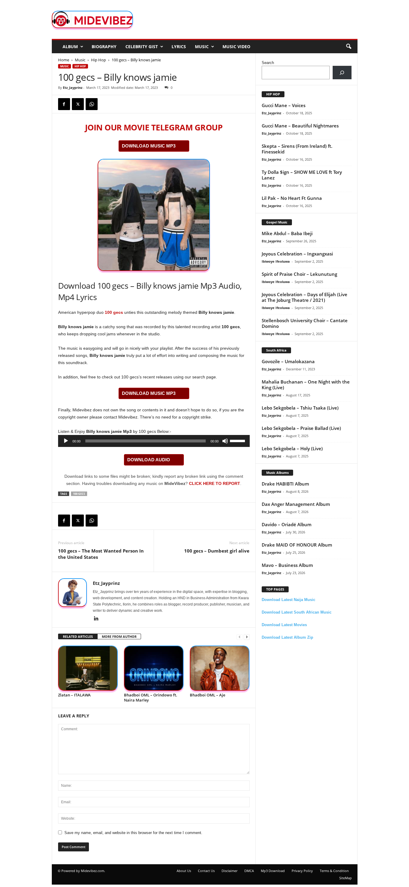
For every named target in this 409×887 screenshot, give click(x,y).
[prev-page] (240, 637)
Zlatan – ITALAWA (74, 695)
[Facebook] (64, 104)
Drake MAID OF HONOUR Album (297, 545)
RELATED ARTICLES (78, 636)
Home (63, 60)
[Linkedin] (96, 619)
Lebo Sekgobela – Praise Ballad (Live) (301, 428)
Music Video (236, 46)
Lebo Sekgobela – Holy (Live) (292, 448)
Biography (104, 46)
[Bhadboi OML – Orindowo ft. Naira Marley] (154, 668)
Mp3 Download (273, 870)
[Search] (342, 72)
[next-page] (247, 637)
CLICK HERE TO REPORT (214, 483)
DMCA (249, 870)
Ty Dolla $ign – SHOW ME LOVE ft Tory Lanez (302, 175)
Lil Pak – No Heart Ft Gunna (292, 198)
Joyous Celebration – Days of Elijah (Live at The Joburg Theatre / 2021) (304, 297)
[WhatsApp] (92, 104)
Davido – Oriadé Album (286, 524)
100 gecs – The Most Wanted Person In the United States (101, 554)
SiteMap (345, 878)
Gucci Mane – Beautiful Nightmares (300, 126)
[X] (78, 104)
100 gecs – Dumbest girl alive (216, 551)
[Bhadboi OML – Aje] (220, 668)
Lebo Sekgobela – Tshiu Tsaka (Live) (300, 408)
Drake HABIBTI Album (285, 484)
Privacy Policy (302, 870)
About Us (184, 870)
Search (268, 62)
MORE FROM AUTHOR (119, 636)
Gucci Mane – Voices (283, 105)
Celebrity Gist (141, 46)
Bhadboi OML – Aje (207, 695)
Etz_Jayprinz (72, 87)
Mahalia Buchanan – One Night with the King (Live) (306, 384)
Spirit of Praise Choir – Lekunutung (299, 274)
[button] (348, 46)
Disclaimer (229, 870)
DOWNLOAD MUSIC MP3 (148, 145)
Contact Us (206, 870)
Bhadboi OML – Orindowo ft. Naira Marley (150, 697)
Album (70, 46)
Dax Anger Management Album (296, 504)
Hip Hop (98, 60)
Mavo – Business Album (287, 565)
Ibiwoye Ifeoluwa (276, 261)
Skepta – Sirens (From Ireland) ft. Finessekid (297, 149)
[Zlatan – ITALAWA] (88, 668)
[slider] (238, 440)
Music (202, 46)
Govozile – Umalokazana (288, 361)
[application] (154, 441)
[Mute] (225, 441)
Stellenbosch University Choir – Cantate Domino (305, 323)
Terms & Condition (334, 870)
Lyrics (179, 46)
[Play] (66, 441)
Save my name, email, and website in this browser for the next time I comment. (133, 832)
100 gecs (114, 312)
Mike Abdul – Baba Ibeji (287, 233)
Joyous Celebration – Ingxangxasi (297, 254)
